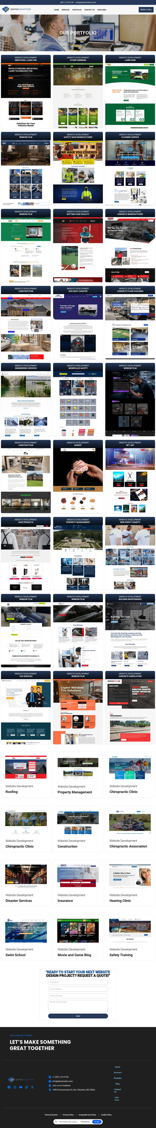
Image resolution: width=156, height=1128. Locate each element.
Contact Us (89, 10)
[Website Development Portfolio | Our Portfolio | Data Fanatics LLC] (26, 768)
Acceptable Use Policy (87, 1115)
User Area (101, 10)
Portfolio (77, 10)
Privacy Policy (68, 1115)
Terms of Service (51, 1115)
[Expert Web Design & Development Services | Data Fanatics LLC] (16, 9)
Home (56, 10)
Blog (118, 1084)
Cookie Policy (106, 1115)
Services (66, 10)
